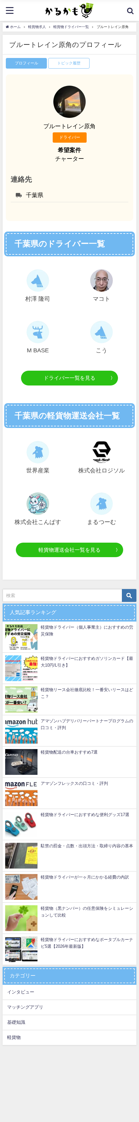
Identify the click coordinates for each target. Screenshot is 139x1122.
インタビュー (20, 992)
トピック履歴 (68, 63)
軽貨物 (14, 1037)
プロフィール (26, 63)
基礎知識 (16, 1022)
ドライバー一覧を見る (69, 377)
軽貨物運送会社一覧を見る (69, 549)
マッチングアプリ (25, 1007)
